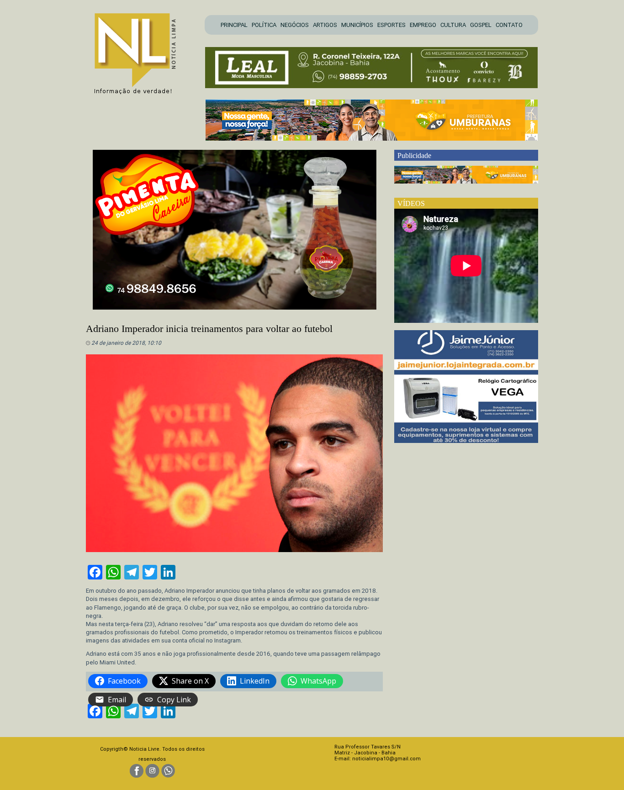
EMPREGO (423, 25)
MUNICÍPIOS (357, 25)
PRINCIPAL (234, 25)
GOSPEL (481, 25)
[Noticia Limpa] (140, 51)
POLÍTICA (264, 25)
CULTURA (453, 25)
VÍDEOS (411, 203)
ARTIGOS (325, 25)
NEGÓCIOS (294, 25)
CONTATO (509, 25)
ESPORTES (391, 25)
